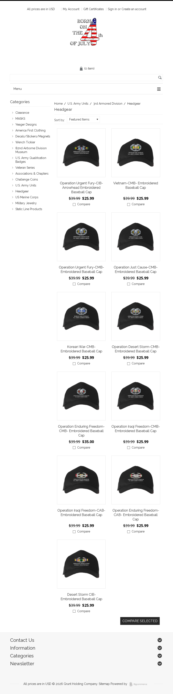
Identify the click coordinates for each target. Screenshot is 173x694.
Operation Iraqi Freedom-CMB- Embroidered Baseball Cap (135, 428)
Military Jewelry (26, 203)
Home (58, 103)
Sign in (112, 9)
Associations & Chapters (30, 174)
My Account (71, 9)
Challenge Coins (24, 180)
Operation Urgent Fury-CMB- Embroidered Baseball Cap (81, 269)
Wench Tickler (25, 142)
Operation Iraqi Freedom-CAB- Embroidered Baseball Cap (81, 512)
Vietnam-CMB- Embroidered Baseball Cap (135, 185)
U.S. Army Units (78, 103)
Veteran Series (23, 168)
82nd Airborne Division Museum (29, 150)
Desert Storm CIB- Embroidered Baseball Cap (81, 597)
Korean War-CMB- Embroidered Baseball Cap (81, 349)
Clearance (20, 113)
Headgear (20, 191)
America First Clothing (28, 131)
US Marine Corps (24, 197)
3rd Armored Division (107, 103)
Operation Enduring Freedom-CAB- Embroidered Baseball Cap (135, 514)
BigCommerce (140, 684)
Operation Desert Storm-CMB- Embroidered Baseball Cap (136, 349)
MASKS (18, 119)
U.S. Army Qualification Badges (28, 159)
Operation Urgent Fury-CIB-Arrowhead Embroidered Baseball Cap (81, 187)
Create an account (134, 9)
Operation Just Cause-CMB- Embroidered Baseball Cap (136, 269)
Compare (83, 204)
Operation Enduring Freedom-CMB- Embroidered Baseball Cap (81, 430)
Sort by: (59, 120)
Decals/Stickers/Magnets (30, 136)
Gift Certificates (93, 9)
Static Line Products (26, 209)
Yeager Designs (24, 125)
